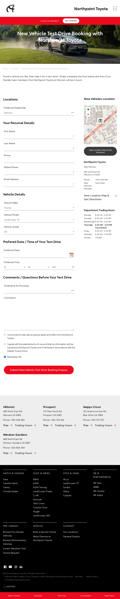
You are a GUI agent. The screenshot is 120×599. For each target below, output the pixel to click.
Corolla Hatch (10, 483)
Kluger (36, 511)
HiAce (66, 491)
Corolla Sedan (10, 491)
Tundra (66, 487)
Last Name (9, 143)
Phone (7, 155)
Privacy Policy (92, 576)
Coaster (67, 495)
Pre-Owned (10, 525)
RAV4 (35, 479)
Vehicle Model (11, 214)
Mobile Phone (11, 167)
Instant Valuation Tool (14, 548)
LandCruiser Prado (42, 491)
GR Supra (98, 495)
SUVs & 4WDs (41, 473)
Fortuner (37, 499)
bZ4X (36, 483)
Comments (10, 297)
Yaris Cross (39, 503)
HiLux (66, 479)
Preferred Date (12, 250)
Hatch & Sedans (13, 473)
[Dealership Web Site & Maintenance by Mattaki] (9, 586)
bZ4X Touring (40, 487)
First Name (9, 131)
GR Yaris (97, 482)
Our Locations (70, 531)
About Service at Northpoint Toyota (42, 538)
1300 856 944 (18, 447)
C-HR (35, 495)
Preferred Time (12, 262)
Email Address (11, 179)
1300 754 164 (57, 419)
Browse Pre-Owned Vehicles (13, 533)
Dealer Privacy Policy (17, 350)
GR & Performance (102, 475)
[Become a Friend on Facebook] (5, 567)
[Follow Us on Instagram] (16, 567)
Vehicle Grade (11, 226)
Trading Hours (23, 425)
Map (5, 425)
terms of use (37, 344)
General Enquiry (71, 536)
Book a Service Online (44, 531)
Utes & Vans (71, 473)
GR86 (96, 486)
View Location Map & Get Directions (100, 151)
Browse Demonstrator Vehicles (14, 541)
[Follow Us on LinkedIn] (21, 567)
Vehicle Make (11, 202)
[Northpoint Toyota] (9, 8)
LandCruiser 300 (41, 515)
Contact (14, 68)
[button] (100, 121)
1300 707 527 (97, 419)
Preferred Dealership (15, 107)
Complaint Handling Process (17, 579)
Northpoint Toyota (91, 8)
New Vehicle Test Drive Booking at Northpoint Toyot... (45, 68)
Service (38, 525)
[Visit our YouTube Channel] (10, 567)
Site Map (79, 576)
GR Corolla (98, 490)
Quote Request (11, 552)
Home (5, 68)
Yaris (5, 479)
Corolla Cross (40, 507)
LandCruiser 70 (71, 483)
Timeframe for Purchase (16, 285)
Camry (6, 487)
